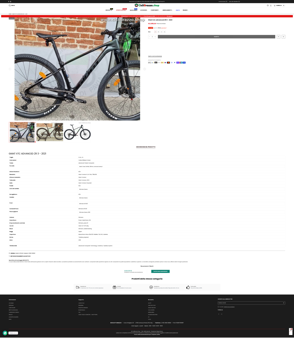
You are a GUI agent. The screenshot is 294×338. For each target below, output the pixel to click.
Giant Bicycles (151, 305)
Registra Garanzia (83, 307)
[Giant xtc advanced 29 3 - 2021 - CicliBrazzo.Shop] (77, 69)
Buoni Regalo (81, 310)
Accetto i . (227, 307)
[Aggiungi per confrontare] (283, 36)
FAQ (79, 312)
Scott (149, 303)
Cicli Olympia (151, 310)
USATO (178, 10)
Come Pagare (12, 307)
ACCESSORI (143, 10)
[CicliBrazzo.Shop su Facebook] (219, 314)
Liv (148, 317)
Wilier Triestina (152, 307)
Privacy (11, 314)
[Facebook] (8, 1)
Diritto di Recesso (13, 310)
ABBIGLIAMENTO (167, 10)
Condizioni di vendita (14, 312)
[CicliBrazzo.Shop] (147, 5)
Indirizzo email (222, 303)
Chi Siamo (11, 303)
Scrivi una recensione (160, 271)
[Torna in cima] (290, 333)
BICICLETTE (109, 10)
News (10, 319)
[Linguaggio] (268, 5)
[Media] (143, 20)
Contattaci (81, 303)
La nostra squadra (13, 317)
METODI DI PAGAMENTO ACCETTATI (20, 256)
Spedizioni (11, 305)
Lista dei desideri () (234, 1)
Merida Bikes (151, 312)
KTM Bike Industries (152, 314)
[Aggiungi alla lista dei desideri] (278, 36)
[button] (10, 69)
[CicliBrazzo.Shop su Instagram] (222, 314)
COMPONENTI (154, 10)
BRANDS (185, 10)
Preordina (80, 305)
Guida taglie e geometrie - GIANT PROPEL (87, 314)
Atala (149, 319)
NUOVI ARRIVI (133, 10)
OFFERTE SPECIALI (121, 10)
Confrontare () (223, 1)
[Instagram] (10, 1)
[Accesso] (272, 5)
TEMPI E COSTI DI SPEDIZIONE (155, 56)
